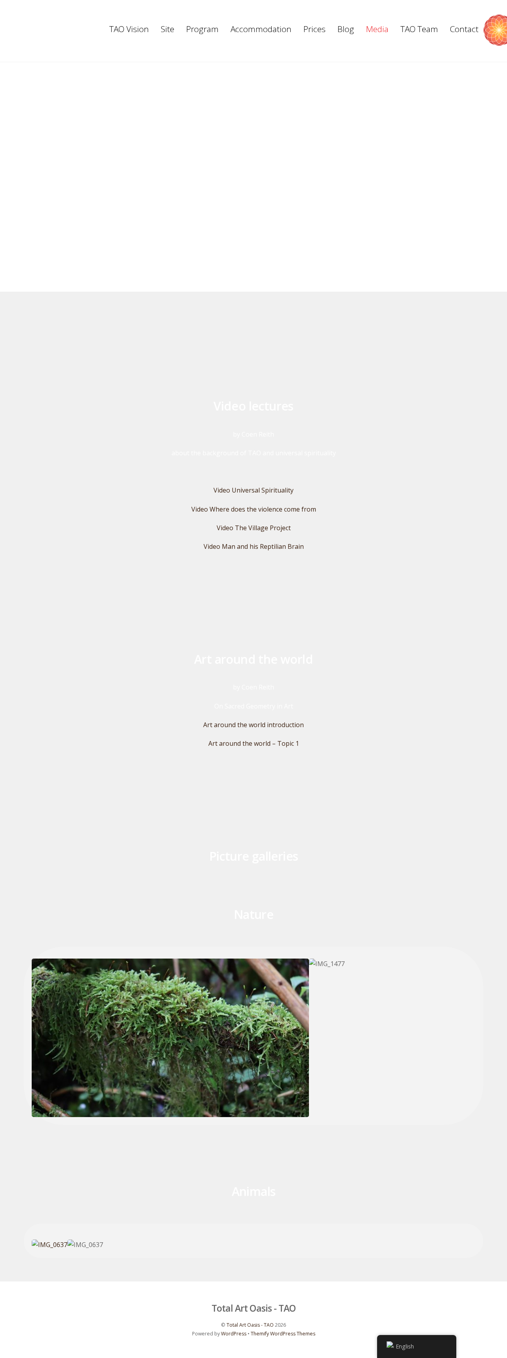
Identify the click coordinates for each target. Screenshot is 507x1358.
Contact (464, 28)
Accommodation (261, 28)
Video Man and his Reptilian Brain (254, 546)
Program (202, 28)
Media (377, 28)
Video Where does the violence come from (253, 509)
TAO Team (419, 28)
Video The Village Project (254, 527)
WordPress (233, 1333)
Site (167, 28)
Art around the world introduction (253, 724)
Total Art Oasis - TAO (250, 1325)
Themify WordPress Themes (283, 1333)
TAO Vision (129, 28)
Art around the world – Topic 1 (253, 743)
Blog (345, 28)
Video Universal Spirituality (253, 490)
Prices (314, 28)
